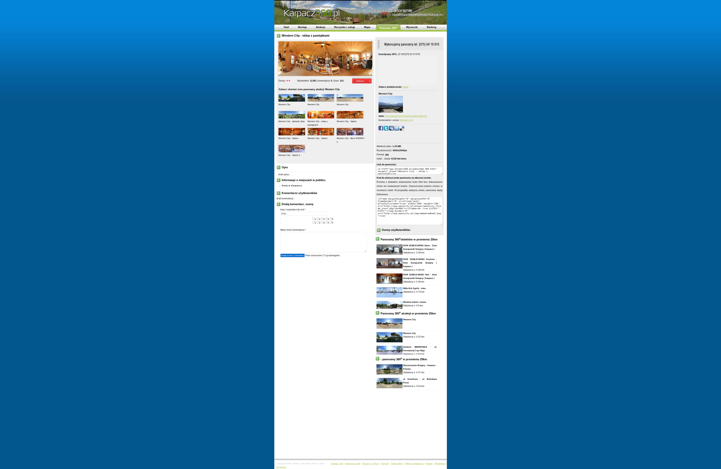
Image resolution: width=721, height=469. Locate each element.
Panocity (385, 463)
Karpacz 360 (337, 463)
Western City (406, 120)
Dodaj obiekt (397, 463)
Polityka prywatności (414, 463)
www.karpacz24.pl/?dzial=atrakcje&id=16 (406, 116)
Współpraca (440, 463)
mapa (405, 87)
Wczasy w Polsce (370, 463)
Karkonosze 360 (352, 463)
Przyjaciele (281, 467)
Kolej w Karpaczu (292, 185)
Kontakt (429, 463)
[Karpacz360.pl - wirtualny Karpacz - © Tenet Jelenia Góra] (362, 83)
